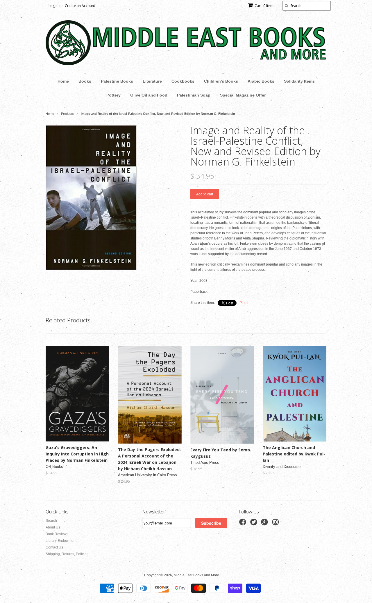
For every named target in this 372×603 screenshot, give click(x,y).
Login (53, 5)
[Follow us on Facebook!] (243, 524)
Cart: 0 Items (265, 5)
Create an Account (80, 5)
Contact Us (54, 547)
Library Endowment (61, 541)
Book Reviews (57, 534)
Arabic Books (261, 81)
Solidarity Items (299, 81)
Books (84, 81)
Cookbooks (182, 81)
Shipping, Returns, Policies (67, 554)
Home (63, 81)
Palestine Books (117, 81)
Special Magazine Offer (243, 95)
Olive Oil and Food (148, 95)
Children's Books (221, 81)
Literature (152, 81)
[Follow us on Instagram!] (276, 524)
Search (51, 521)
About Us (53, 527)
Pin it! (243, 303)
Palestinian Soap (193, 95)
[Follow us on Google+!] (265, 524)
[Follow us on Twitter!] (254, 524)
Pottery (113, 95)
